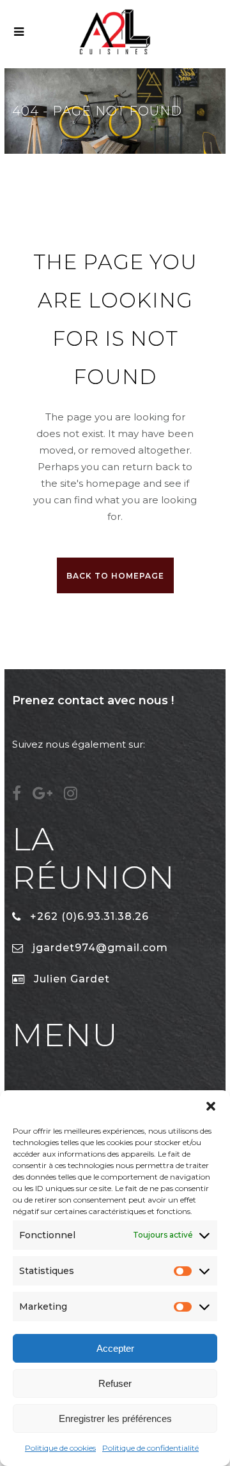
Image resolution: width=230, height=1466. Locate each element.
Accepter (115, 1348)
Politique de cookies (60, 1448)
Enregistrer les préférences (115, 1418)
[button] (210, 1106)
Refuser (115, 1383)
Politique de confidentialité (150, 1448)
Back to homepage (115, 576)
